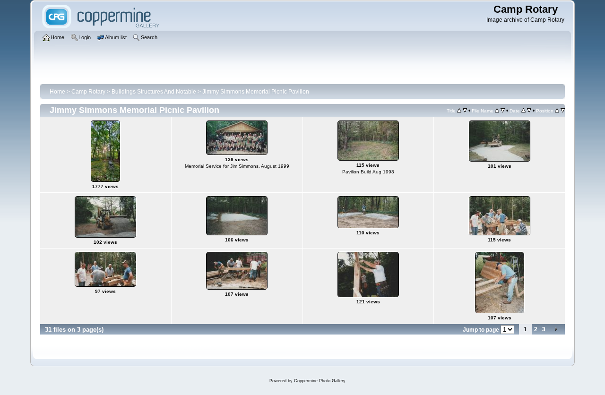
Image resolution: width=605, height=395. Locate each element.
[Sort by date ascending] (523, 110)
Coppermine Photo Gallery (320, 380)
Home (57, 91)
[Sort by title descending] (465, 110)
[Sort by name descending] (503, 110)
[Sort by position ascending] (557, 110)
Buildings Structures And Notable (154, 91)
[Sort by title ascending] (459, 110)
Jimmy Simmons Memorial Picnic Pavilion (255, 91)
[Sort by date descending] (529, 110)
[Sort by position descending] (563, 110)
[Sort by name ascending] (497, 110)
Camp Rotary (88, 91)
